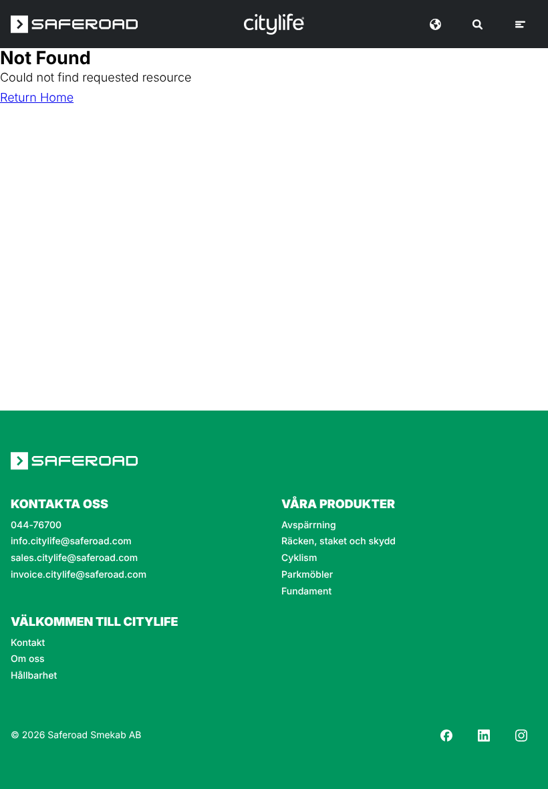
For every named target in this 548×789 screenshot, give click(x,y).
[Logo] (274, 24)
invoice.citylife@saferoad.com (78, 575)
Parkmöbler (307, 575)
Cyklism (299, 558)
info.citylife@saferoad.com (71, 541)
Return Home (37, 98)
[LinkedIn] (484, 735)
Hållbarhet (34, 676)
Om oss (28, 659)
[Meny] (520, 24)
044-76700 (36, 525)
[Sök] (477, 24)
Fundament (306, 591)
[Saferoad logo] (74, 24)
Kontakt (28, 643)
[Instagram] (521, 735)
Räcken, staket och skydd (338, 541)
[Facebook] (446, 735)
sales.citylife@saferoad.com (74, 558)
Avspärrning (308, 525)
